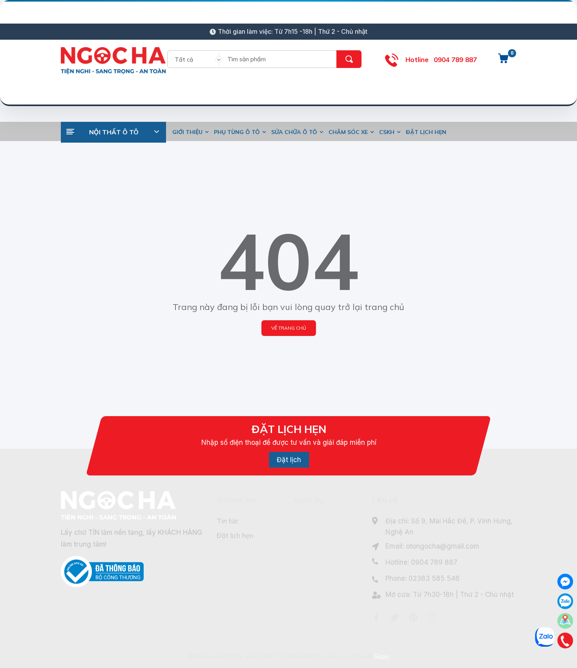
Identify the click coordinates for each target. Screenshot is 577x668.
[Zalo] (565, 601)
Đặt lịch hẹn (235, 535)
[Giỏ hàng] (503, 61)
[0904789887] (565, 640)
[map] (565, 621)
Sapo (381, 656)
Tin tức (227, 521)
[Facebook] (376, 617)
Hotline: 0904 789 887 (421, 562)
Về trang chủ (288, 328)
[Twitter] (395, 617)
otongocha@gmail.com (442, 546)
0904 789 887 (455, 59)
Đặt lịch (289, 460)
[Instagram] (431, 617)
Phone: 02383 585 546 (422, 578)
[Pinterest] (413, 617)
